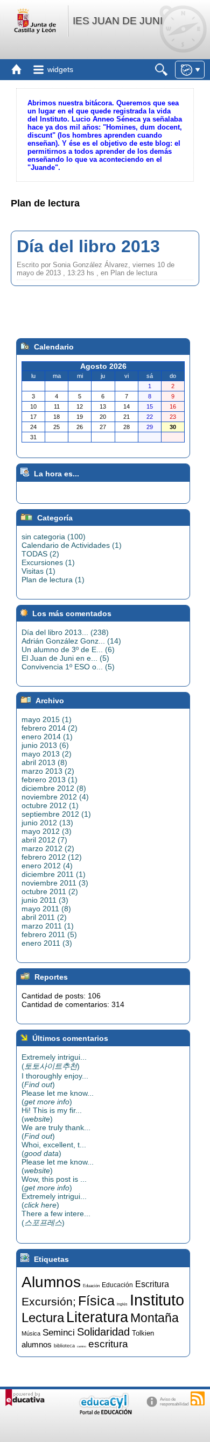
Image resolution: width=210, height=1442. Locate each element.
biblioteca (64, 1345)
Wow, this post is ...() (54, 1183)
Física (96, 1300)
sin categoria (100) (54, 536)
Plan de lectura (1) (53, 579)
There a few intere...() (56, 1218)
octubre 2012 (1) (50, 805)
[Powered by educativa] (25, 1397)
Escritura (152, 1284)
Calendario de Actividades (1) (72, 545)
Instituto (157, 1300)
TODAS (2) (40, 553)
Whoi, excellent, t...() (54, 1149)
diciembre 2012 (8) (54, 788)
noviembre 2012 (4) (55, 797)
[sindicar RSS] (198, 1398)
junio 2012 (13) (47, 822)
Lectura (43, 1317)
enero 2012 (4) (47, 865)
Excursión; (49, 1301)
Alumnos (51, 1282)
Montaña (154, 1318)
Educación (117, 1285)
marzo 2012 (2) (48, 848)
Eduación (91, 1285)
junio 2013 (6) (45, 745)
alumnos (37, 1344)
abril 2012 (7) (44, 840)
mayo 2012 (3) (47, 831)
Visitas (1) (38, 571)
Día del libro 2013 (88, 246)
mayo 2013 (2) (47, 753)
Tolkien (143, 1333)
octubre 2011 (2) (50, 891)
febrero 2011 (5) (49, 934)
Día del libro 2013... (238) (65, 632)
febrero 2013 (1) (50, 779)
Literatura (97, 1317)
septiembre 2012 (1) (56, 814)
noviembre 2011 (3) (55, 883)
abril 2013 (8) (44, 762)
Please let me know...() (58, 1097)
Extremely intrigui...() (54, 1061)
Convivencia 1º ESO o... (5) (68, 666)
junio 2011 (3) (45, 900)
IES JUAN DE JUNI (118, 20)
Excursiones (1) (48, 562)
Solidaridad (103, 1332)
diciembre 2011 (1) (54, 874)
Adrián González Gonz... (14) (71, 641)
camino (81, 1346)
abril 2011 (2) (44, 917)
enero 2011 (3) (47, 943)
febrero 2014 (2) (50, 728)
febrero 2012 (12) (52, 857)
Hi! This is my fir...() (52, 1114)
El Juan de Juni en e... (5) (65, 658)
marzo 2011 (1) (48, 926)
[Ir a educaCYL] (105, 1412)
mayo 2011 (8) (46, 908)
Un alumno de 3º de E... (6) (68, 649)
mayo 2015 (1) (47, 719)
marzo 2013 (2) (48, 771)
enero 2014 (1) (47, 736)
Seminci (59, 1332)
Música (31, 1333)
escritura (108, 1344)
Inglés (122, 1304)
